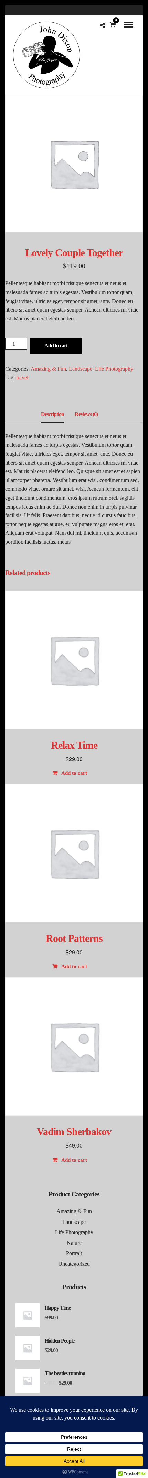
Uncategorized (74, 1264)
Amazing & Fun (48, 369)
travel (22, 377)
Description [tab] (52, 414)
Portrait (74, 1253)
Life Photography (114, 369)
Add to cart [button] (74, 773)
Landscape (80, 369)
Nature (74, 1243)
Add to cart (55, 345)
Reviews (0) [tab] (86, 414)
